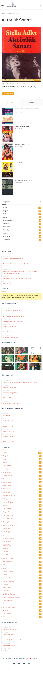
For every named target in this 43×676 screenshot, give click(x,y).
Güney (5, 499)
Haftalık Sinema (8, 561)
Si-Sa (4, 535)
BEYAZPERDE (7, 518)
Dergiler (5, 211)
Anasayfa (6, 14)
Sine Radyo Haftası (9, 495)
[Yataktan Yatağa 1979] (7, 151)
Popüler (10, 102)
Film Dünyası (7, 532)
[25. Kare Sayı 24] (21, 366)
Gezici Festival (7, 600)
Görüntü (5, 551)
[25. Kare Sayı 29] (21, 358)
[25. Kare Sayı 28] (35, 358)
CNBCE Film (7, 545)
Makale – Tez (7, 217)
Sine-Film (6, 555)
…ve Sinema (7, 508)
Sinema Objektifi (8, 558)
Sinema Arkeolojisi (8, 220)
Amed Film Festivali (9, 607)
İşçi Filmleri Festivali (9, 594)
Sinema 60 (6, 528)
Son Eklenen (31, 102)
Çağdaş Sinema (8, 522)
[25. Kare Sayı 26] (8, 366)
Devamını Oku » (8, 93)
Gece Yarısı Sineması (9, 479)
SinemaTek (6, 84)
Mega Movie (7, 472)
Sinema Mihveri (8, 571)
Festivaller (6, 230)
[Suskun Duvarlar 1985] (7, 134)
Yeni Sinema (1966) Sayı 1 (23, 180)
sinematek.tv (36, 658)
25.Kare (5, 469)
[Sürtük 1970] (7, 170)
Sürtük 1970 (18, 163)
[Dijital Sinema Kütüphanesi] (11, 5)
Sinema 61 (6, 462)
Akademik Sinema (8, 538)
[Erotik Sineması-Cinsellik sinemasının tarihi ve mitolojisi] (7, 116)
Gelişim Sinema (8, 512)
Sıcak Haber (7, 236)
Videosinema (7, 489)
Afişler (5, 207)
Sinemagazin (7, 482)
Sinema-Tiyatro (8, 502)
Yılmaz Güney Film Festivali (11, 597)
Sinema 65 (6, 492)
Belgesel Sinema (8, 565)
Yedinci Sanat (7, 475)
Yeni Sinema (7, 465)
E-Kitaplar (6, 223)
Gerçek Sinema (8, 525)
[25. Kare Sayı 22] (35, 366)
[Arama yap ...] (41, 5)
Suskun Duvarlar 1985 (22, 126)
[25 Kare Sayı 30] (21, 350)
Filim (4, 459)
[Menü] (3, 5)
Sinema (5, 505)
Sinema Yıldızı (7, 542)
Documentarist (7, 604)
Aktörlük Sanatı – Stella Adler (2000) (19, 86)
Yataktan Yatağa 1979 (22, 144)
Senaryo (5, 548)
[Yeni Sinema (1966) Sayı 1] (7, 187)
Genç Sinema (7, 485)
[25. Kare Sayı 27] (8, 358)
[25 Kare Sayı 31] (8, 350)
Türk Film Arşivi (8, 515)
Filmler (5, 214)
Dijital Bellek (6, 227)
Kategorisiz (6, 239)
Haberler (5, 233)
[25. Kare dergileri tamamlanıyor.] (35, 350)
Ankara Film (6, 568)
